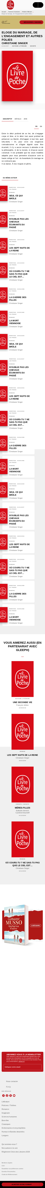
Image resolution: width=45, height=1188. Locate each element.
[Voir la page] (22, 925)
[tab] (7, 118)
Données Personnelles (8, 1171)
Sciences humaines (14, 12)
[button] (31, 22)
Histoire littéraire (27, 12)
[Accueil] (10, 5)
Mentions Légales (7, 1163)
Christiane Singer (15, 43)
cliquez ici (21, 1061)
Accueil (4, 12)
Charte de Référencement (9, 1174)
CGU (3, 1165)
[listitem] (3, 1095)
